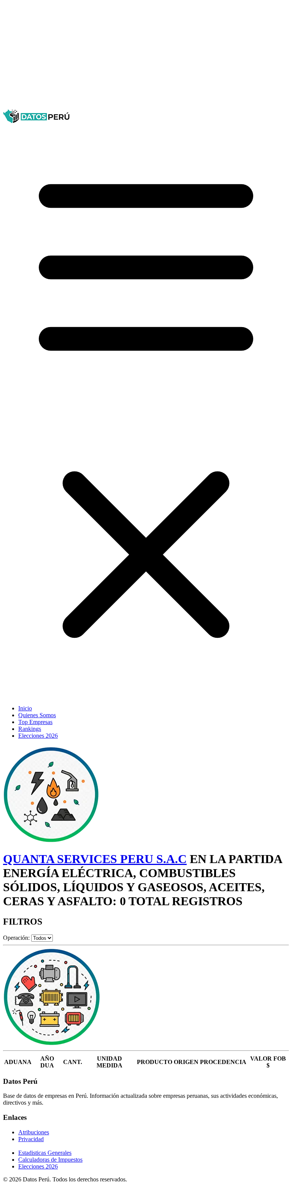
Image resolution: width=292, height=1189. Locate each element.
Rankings (29, 729)
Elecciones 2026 (38, 735)
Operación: (16, 937)
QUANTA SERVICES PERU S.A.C (95, 859)
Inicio (25, 708)
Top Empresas (35, 722)
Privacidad (31, 1139)
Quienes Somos (37, 715)
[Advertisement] (146, 56)
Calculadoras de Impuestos (50, 1159)
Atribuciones (33, 1132)
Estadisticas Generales (44, 1152)
